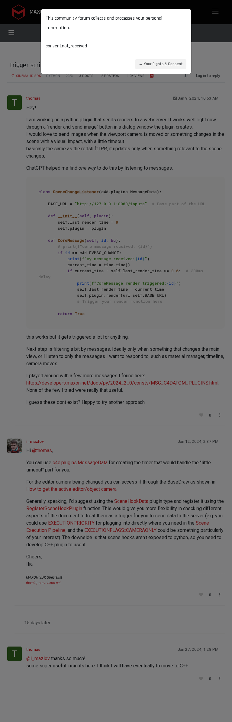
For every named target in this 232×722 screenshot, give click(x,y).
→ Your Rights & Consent (161, 64)
